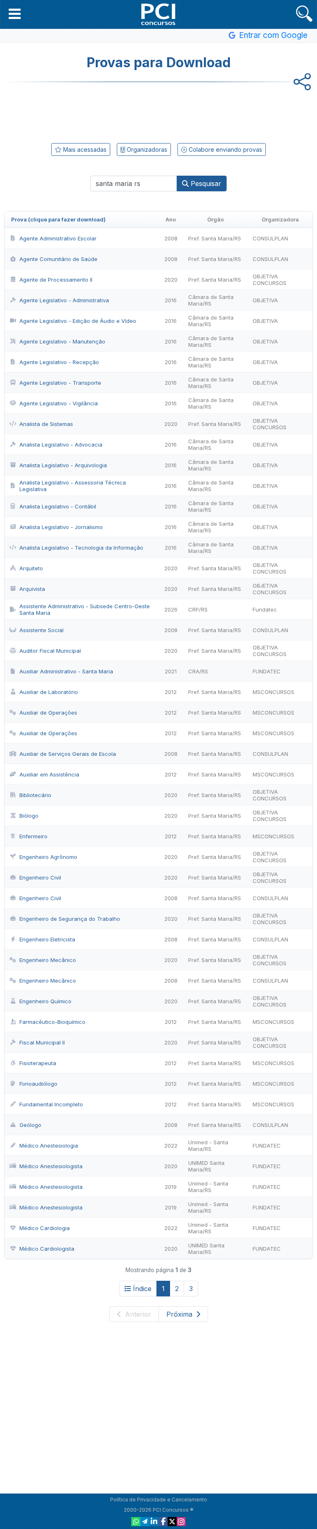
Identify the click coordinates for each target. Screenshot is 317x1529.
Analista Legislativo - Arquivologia (63, 465)
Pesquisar (205, 183)
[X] (172, 1521)
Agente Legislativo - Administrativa (64, 300)
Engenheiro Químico (45, 1001)
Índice (142, 1288)
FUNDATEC (267, 671)
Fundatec (265, 609)
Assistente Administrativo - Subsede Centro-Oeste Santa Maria (84, 609)
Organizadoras (146, 149)
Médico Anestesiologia (48, 1145)
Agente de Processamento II (55, 279)
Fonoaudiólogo (38, 1083)
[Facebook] (163, 1521)
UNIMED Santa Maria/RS (206, 1166)
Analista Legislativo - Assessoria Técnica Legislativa (72, 485)
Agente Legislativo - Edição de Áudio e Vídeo (77, 321)
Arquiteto (31, 568)
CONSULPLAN (270, 238)
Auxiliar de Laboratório (48, 692)
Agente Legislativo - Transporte (60, 382)
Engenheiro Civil (40, 877)
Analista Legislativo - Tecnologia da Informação (81, 547)
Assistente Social (41, 630)
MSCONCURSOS (273, 692)
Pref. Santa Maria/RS (214, 238)
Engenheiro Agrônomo (48, 857)
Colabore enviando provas (224, 149)
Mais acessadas (84, 149)
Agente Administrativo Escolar (58, 238)
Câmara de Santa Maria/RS (211, 300)
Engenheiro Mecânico (47, 960)
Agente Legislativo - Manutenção (62, 341)
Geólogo (30, 1125)
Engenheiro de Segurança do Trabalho (69, 918)
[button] (14, 13)
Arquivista (32, 589)
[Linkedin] (153, 1521)
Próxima (180, 1314)
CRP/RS (198, 609)
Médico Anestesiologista (51, 1166)
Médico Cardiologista (46, 1248)
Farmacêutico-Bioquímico (52, 1022)
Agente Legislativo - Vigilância (58, 403)
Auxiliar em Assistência (49, 774)
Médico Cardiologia (44, 1228)
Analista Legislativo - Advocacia (60, 444)
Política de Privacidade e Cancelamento (158, 1499)
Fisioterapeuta (37, 1063)
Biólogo (28, 815)
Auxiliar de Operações (48, 712)
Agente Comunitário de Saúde (58, 259)
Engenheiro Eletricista (47, 939)
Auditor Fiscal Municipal (50, 650)
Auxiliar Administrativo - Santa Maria (66, 671)
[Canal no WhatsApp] (135, 1521)
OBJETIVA (265, 300)
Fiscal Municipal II (42, 1042)
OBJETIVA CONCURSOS (269, 279)
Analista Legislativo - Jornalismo (61, 527)
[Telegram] (144, 1521)
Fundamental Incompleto (51, 1104)
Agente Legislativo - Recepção (59, 362)
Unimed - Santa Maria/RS (208, 1145)
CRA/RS (198, 671)
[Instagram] (181, 1521)
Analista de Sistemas (46, 424)
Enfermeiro (33, 836)
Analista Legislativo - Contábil (57, 506)
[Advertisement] (158, 111)
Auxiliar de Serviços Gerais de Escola (67, 753)
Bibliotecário (35, 795)
